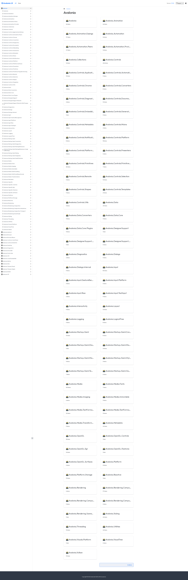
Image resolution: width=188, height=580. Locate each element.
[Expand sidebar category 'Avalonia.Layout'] (30, 131)
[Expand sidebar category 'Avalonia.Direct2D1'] (30, 250)
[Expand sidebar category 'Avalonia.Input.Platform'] (30, 120)
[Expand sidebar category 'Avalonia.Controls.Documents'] (30, 45)
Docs (19, 3)
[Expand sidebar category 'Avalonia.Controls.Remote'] (30, 74)
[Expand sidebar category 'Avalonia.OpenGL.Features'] (30, 190)
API (16, 3)
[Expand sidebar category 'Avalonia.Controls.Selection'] (30, 77)
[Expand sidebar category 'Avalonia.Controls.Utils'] (30, 85)
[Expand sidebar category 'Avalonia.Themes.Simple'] (30, 269)
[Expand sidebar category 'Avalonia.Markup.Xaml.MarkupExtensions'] (30, 146)
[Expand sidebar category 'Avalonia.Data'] (30, 87)
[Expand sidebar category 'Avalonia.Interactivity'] (30, 128)
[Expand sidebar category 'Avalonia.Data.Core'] (30, 93)
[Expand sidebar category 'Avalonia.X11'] (30, 274)
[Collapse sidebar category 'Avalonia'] (30, 8)
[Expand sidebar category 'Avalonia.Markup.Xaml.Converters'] (30, 141)
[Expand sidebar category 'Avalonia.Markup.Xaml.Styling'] (30, 153)
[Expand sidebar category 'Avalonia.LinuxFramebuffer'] (30, 258)
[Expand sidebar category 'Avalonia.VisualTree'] (30, 227)
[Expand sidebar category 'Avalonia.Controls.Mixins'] (30, 56)
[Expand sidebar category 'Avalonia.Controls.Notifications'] (30, 58)
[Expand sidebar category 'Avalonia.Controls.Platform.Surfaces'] (30, 64)
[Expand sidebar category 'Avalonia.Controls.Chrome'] (30, 37)
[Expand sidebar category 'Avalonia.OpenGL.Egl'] (30, 187)
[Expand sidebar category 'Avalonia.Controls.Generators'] (30, 50)
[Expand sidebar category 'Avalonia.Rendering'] (30, 203)
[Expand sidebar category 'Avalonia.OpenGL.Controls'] (30, 185)
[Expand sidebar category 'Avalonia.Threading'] (30, 219)
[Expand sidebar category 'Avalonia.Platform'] (30, 195)
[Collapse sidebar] (32, 438)
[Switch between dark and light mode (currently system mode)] (186, 3)
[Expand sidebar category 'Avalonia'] (30, 11)
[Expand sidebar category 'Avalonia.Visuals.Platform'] (30, 224)
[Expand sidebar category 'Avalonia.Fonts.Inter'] (30, 253)
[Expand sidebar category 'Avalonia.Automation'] (30, 19)
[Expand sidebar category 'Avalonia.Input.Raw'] (30, 123)
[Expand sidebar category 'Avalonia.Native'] (30, 261)
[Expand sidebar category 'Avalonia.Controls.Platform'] (30, 61)
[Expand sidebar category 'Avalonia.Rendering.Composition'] (30, 206)
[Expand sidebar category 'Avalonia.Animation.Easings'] (30, 16)
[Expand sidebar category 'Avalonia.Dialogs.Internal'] (30, 112)
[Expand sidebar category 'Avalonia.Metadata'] (30, 179)
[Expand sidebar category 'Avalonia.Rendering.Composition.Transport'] (30, 211)
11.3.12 (172, 3)
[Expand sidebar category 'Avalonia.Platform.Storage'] (30, 198)
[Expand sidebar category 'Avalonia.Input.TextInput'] (30, 125)
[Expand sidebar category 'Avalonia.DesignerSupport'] (30, 98)
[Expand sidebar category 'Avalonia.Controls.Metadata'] (30, 53)
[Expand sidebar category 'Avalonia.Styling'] (30, 216)
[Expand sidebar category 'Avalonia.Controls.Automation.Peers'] (30, 35)
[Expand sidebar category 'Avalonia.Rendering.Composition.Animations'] (30, 208)
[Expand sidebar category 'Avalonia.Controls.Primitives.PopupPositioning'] (30, 71)
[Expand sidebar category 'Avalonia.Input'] (30, 115)
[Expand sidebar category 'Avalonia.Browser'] (30, 235)
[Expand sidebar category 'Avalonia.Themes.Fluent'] (30, 266)
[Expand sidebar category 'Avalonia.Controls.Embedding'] (30, 48)
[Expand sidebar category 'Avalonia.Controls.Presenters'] (30, 66)
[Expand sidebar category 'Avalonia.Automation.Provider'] (30, 24)
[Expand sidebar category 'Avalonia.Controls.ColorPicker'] (30, 240)
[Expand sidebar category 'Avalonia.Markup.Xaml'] (30, 139)
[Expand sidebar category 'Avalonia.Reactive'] (30, 200)
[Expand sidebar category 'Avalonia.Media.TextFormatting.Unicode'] (30, 174)
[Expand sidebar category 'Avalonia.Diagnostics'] (30, 107)
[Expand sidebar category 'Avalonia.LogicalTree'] (30, 136)
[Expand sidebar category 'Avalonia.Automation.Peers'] (30, 21)
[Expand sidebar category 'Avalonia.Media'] (30, 161)
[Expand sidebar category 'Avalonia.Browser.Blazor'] (30, 237)
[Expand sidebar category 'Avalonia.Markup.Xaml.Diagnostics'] (30, 144)
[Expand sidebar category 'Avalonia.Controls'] (30, 29)
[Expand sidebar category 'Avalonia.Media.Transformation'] (30, 177)
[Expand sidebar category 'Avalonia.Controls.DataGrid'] (30, 243)
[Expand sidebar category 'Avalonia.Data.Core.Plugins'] (30, 95)
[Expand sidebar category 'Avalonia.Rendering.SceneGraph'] (30, 214)
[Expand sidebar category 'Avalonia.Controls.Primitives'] (30, 69)
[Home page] (64, 9)
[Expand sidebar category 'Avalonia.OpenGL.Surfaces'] (30, 192)
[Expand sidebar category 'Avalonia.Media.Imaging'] (30, 166)
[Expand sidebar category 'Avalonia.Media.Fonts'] (30, 163)
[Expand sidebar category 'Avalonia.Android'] (30, 232)
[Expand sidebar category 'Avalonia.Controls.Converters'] (30, 40)
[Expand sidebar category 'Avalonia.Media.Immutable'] (30, 169)
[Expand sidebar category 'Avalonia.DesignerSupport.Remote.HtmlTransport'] (30, 104)
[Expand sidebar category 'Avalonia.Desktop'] (30, 245)
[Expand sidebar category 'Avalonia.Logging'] (30, 133)
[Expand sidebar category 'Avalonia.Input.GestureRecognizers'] (30, 117)
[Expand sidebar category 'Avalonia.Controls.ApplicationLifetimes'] (30, 32)
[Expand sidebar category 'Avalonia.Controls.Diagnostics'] (30, 42)
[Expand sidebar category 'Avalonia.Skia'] (30, 264)
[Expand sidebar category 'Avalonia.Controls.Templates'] (30, 82)
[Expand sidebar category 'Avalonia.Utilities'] (30, 221)
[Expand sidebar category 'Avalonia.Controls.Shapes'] (30, 79)
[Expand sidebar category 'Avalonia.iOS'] (30, 256)
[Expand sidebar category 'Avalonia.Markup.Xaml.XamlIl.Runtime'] (30, 158)
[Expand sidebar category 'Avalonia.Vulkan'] (30, 229)
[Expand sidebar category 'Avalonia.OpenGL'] (30, 182)
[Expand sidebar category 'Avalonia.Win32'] (30, 272)
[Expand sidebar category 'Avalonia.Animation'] (30, 13)
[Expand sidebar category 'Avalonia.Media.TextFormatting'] (30, 171)
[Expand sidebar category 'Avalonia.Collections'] (30, 27)
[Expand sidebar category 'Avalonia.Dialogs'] (30, 110)
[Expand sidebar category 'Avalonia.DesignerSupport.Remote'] (30, 100)
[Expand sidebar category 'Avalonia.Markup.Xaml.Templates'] (30, 156)
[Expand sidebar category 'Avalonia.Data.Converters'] (30, 90)
